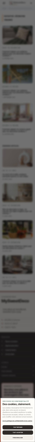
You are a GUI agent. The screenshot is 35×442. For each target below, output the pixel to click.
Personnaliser (18, 437)
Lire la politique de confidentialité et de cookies (17, 421)
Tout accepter (18, 432)
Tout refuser (17, 427)
